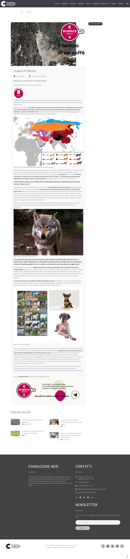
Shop (113, 3)
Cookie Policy (71, 547)
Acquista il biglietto (101, 3)
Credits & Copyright (51, 547)
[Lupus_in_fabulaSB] (48, 44)
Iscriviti (83, 528)
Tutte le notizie (96, 23)
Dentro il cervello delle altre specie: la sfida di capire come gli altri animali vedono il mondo (71, 435)
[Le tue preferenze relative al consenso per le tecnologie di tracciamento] (127, 556)
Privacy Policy (62, 547)
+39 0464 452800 (83, 482)
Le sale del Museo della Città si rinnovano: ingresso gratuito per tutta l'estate (71, 422)
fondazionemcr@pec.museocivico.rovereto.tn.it (92, 489)
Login (121, 3)
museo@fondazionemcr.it (85, 486)
